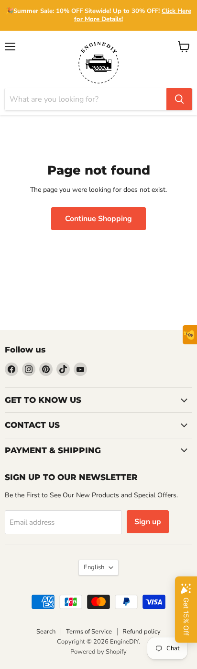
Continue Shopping (98, 218)
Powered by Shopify (98, 651)
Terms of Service (89, 631)
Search (45, 631)
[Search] (179, 99)
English (94, 567)
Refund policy (141, 631)
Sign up (147, 521)
